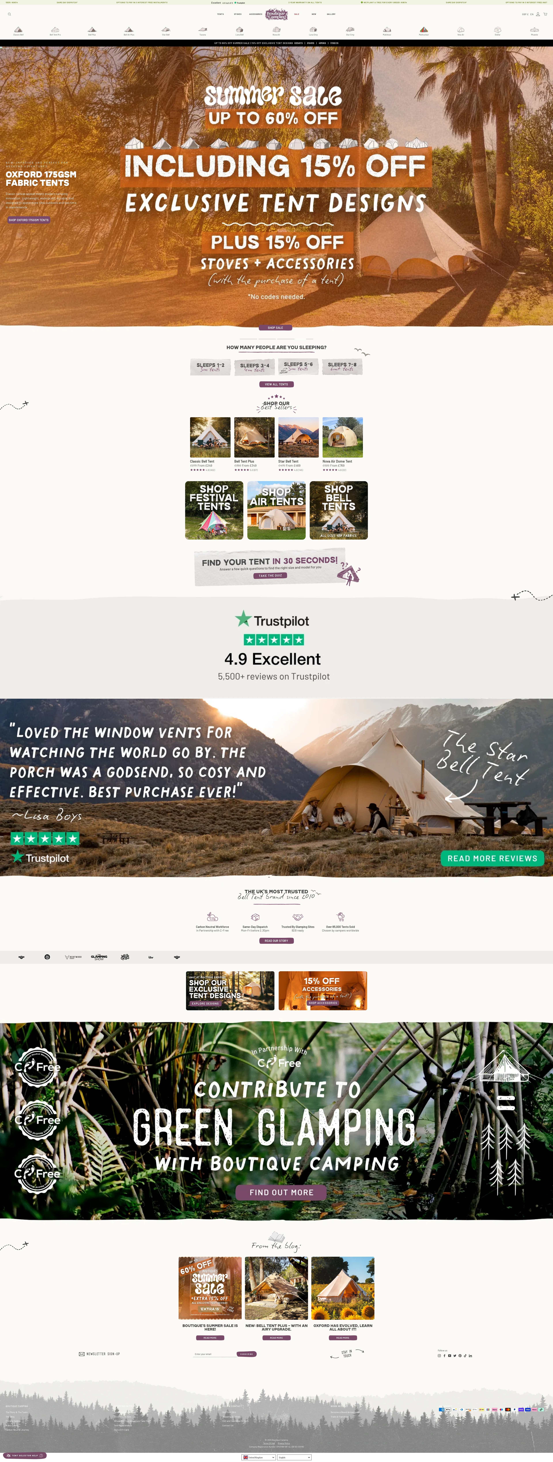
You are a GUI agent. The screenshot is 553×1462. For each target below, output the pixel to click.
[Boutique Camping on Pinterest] (460, 1355)
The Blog (10, 1416)
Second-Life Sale (122, 1416)
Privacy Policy (284, 1443)
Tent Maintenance (123, 1425)
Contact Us (227, 1425)
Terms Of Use (269, 1443)
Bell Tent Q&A (229, 1412)
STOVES (237, 14)
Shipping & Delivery (232, 1416)
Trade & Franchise (340, 1416)
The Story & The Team (17, 1412)
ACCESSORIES (255, 14)
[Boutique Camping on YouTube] (449, 1355)
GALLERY (331, 14)
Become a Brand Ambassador (345, 1412)
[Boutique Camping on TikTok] (465, 1355)
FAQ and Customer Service (235, 1421)
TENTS (220, 14)
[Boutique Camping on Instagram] (439, 1355)
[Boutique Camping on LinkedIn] (470, 1355)
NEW (314, 14)
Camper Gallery (13, 1421)
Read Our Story (276, 940)
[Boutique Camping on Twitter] (454, 1355)
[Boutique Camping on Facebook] (444, 1355)
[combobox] (259, 1457)
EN (532, 14)
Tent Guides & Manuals (125, 1412)
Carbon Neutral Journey (17, 1429)
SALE (296, 14)
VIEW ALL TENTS (276, 384)
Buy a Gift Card (121, 1429)
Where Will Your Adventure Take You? (132, 1421)
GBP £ (525, 14)
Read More (210, 1337)
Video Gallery (12, 1425)
